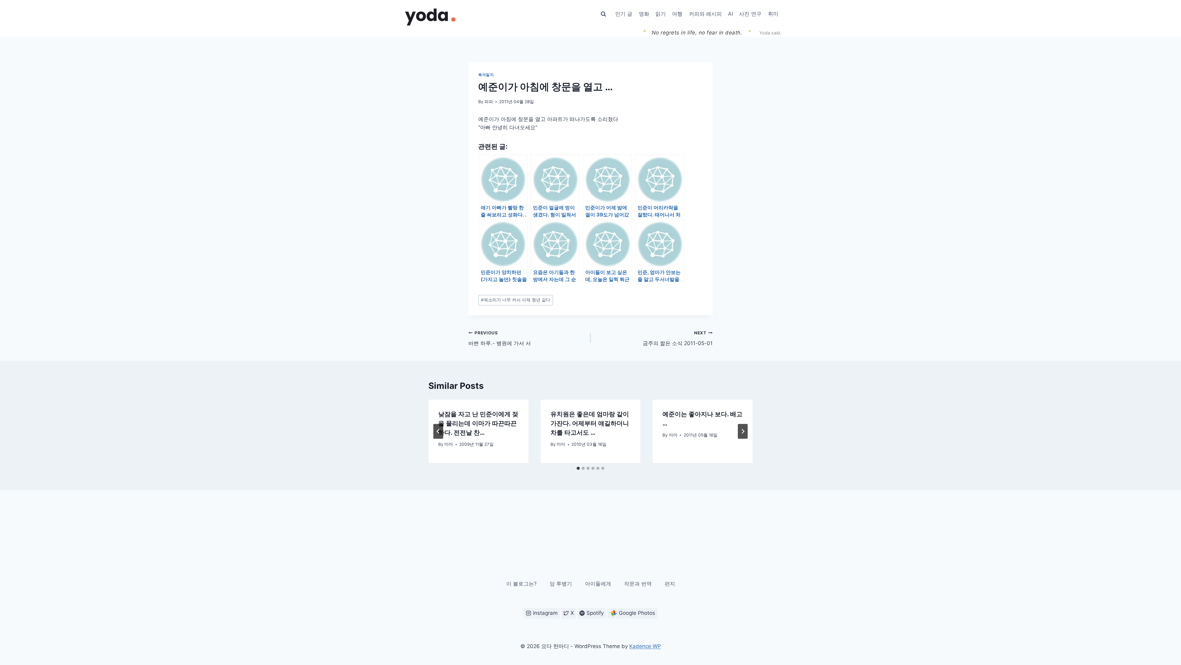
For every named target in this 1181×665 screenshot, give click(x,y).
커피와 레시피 (705, 14)
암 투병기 (561, 584)
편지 (670, 584)
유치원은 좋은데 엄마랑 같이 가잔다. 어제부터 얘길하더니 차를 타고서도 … (590, 423)
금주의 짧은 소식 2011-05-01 (678, 338)
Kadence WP (645, 646)
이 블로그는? (521, 584)
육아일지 (486, 74)
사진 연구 (750, 14)
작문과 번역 (638, 584)
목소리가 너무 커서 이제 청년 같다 (515, 299)
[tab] (578, 468)
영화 (644, 14)
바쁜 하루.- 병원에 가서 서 (499, 338)
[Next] (743, 431)
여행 (677, 14)
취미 (773, 14)
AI (730, 14)
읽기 (660, 14)
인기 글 (623, 14)
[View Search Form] (603, 14)
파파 (488, 101)
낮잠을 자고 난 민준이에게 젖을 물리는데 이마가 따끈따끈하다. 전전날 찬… (478, 423)
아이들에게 (598, 584)
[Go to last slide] (438, 431)
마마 (448, 444)
